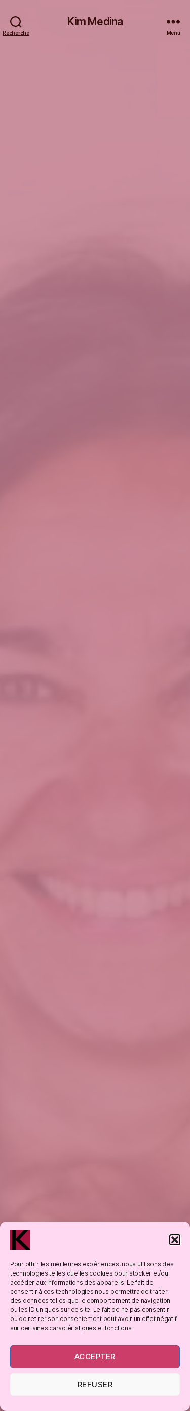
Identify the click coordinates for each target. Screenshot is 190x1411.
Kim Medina (95, 21)
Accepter (95, 1356)
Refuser (95, 1384)
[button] (175, 1240)
